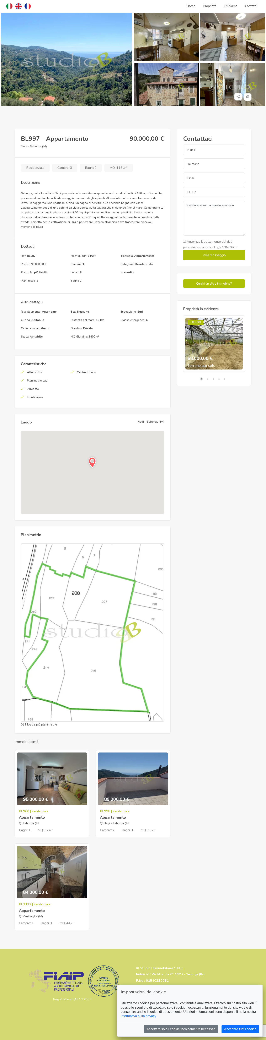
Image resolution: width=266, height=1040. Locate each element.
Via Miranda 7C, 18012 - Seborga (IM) (178, 974)
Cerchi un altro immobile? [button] (214, 283)
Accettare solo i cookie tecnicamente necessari (181, 1029)
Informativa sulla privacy (138, 1016)
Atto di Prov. (35, 372)
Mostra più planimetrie (40, 724)
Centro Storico (86, 372)
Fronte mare (35, 397)
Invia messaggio (214, 255)
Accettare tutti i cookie (240, 1029)
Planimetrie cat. (37, 381)
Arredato (33, 389)
